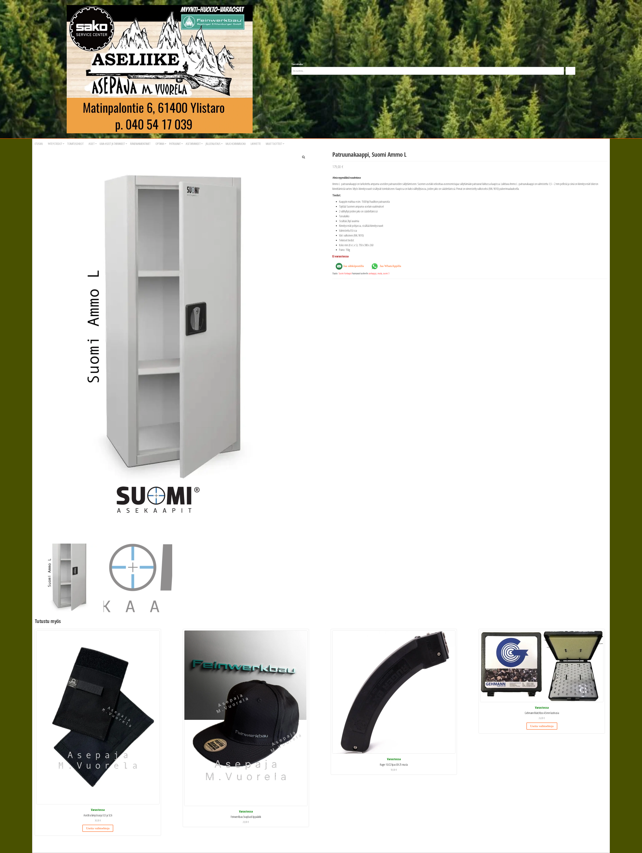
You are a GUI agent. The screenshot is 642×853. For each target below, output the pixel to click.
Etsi (570, 70)
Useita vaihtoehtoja (98, 828)
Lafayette (256, 144)
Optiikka (159, 144)
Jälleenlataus (213, 144)
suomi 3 (386, 273)
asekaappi (373, 273)
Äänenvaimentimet (140, 144)
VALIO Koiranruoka (236, 144)
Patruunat (175, 144)
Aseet (92, 144)
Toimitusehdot (75, 144)
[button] (304, 157)
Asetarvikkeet (193, 144)
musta (380, 273)
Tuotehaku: (297, 64)
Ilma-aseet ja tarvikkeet (112, 144)
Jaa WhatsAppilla (390, 265)
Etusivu (39, 144)
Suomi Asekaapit (345, 273)
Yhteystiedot (55, 144)
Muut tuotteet (274, 144)
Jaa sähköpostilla (353, 266)
